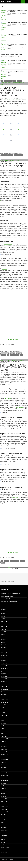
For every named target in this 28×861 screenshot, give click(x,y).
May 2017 (3, 731)
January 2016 (4, 749)
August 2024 (3, 631)
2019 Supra (8, 398)
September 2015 (4, 759)
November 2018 (4, 699)
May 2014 (3, 791)
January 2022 (4, 652)
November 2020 (4, 663)
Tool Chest (3, 850)
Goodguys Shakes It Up (6, 598)
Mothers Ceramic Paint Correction (8, 604)
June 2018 (3, 710)
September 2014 (4, 780)
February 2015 (4, 767)
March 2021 (3, 660)
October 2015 (4, 757)
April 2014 (3, 793)
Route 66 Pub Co (6, 1)
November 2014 (4, 775)
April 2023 (3, 642)
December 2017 (4, 717)
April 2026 (3, 618)
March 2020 (3, 673)
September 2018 (4, 702)
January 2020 (4, 678)
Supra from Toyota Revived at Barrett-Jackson (13, 367)
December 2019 (4, 681)
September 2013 (4, 811)
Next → (17, 568)
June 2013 (3, 819)
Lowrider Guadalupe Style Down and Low (11, 54)
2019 (2, 153)
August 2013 (3, 814)
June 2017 (3, 728)
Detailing (3, 844)
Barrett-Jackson (18, 351)
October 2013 (4, 809)
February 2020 (4, 676)
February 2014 (4, 798)
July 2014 (3, 785)
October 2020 (4, 665)
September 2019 (4, 689)
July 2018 (3, 707)
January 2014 (4, 801)
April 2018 (3, 712)
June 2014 (3, 788)
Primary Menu (26, 1)
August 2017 (3, 723)
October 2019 (4, 686)
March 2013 (3, 824)
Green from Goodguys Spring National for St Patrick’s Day (12, 91)
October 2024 (4, 629)
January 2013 (4, 830)
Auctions (2, 161)
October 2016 (4, 736)
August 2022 (3, 647)
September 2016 (4, 738)
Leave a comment (18, 56)
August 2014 (3, 783)
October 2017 (4, 720)
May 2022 (3, 650)
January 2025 (4, 626)
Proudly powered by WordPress (7, 859)
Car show (2, 85)
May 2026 (3, 616)
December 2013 (4, 804)
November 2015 (4, 754)
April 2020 (3, 671)
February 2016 (4, 746)
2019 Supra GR (20, 407)
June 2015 (3, 762)
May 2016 (3, 744)
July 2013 (3, 817)
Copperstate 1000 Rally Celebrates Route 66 (11, 593)
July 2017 (3, 725)
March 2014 (3, 796)
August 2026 (3, 613)
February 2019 (4, 694)
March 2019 (3, 691)
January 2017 (4, 733)
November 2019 (4, 684)
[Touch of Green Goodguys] (6, 125)
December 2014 (4, 772)
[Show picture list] (14, 339)
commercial (15, 497)
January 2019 (4, 697)
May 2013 (3, 822)
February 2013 (4, 827)
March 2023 (3, 644)
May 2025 (3, 624)
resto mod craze (8, 244)
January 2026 (4, 621)
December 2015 (4, 751)
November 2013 (4, 806)
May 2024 (3, 634)
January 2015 (4, 770)
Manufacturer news (15, 361)
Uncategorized (9, 85)
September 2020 (4, 668)
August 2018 (3, 704)
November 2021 (4, 655)
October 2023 (4, 637)
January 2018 (4, 715)
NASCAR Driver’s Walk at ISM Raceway (17, 34)
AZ (5, 153)
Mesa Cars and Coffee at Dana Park (9, 601)
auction (7, 351)
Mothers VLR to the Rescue (7, 596)
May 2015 (3, 764)
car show (19, 153)
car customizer (11, 153)
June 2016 (3, 741)
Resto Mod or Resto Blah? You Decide (13, 165)
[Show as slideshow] (14, 148)
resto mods (4, 269)
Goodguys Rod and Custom (11, 99)
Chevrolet (19, 353)
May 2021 (3, 657)
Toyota (3, 562)
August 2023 (3, 639)
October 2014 (4, 778)
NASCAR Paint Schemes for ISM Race (17, 22)
